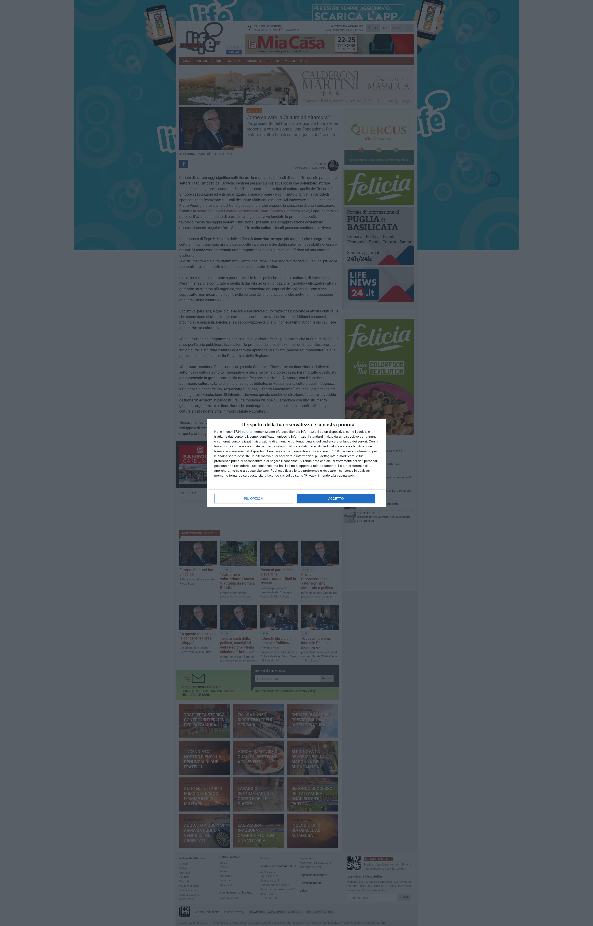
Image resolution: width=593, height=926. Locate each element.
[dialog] (296, 463)
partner (247, 431)
